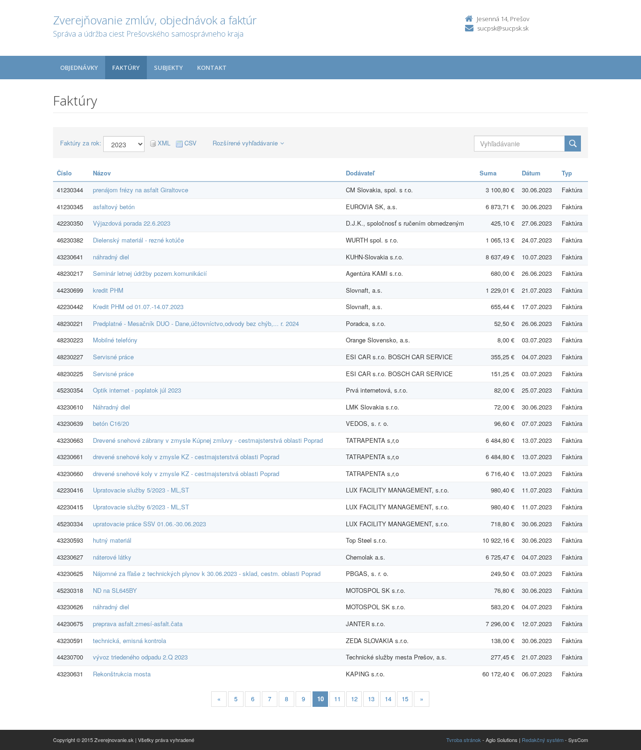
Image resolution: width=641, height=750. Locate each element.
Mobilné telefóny (115, 339)
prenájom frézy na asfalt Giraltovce (140, 189)
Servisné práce (113, 356)
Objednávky (79, 67)
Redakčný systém (543, 739)
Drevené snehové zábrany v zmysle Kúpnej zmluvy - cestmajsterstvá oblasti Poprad (208, 440)
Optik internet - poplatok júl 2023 (137, 390)
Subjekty (168, 67)
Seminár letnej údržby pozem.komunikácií (150, 273)
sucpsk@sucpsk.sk (502, 28)
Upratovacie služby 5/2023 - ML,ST (141, 489)
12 (354, 698)
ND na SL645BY (115, 590)
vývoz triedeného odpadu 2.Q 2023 (140, 656)
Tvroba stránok (463, 739)
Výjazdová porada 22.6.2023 (131, 223)
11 (337, 698)
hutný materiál (112, 540)
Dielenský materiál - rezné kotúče (138, 239)
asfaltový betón (114, 206)
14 (388, 698)
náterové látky (112, 557)
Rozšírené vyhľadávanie (245, 142)
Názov (102, 172)
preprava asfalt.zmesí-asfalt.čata (138, 623)
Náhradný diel (111, 406)
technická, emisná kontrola (129, 640)
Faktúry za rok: (80, 143)
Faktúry (126, 67)
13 (371, 698)
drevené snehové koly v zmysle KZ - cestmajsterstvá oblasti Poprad (186, 456)
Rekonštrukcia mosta (122, 673)
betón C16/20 (111, 423)
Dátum (531, 172)
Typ (567, 172)
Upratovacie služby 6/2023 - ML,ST (141, 506)
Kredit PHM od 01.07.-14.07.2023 (138, 306)
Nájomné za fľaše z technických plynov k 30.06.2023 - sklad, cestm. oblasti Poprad (206, 573)
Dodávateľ (360, 172)
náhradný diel (111, 256)
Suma (488, 172)
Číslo (64, 172)
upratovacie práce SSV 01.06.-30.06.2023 (149, 523)
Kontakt (212, 67)
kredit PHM (108, 290)
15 (405, 698)
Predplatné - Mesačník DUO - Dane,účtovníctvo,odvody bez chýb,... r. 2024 (196, 323)
